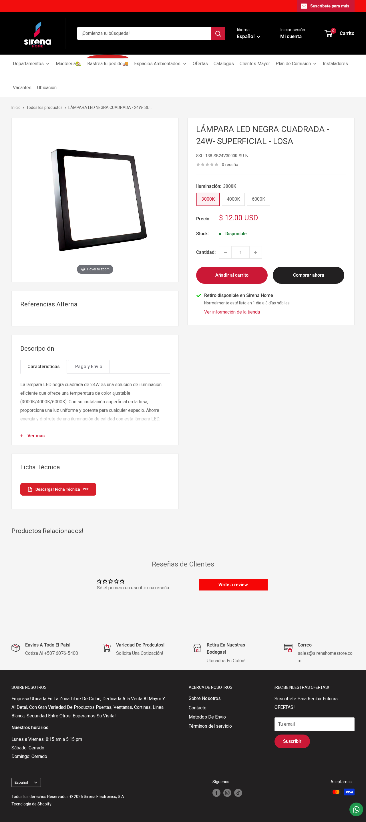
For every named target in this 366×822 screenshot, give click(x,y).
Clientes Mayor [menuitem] (255, 63)
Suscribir (292, 741)
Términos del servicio (210, 726)
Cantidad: (206, 252)
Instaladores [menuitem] (335, 63)
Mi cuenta (291, 36)
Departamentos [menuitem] (28, 63)
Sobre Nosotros (205, 698)
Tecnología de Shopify (31, 804)
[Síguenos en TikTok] (238, 793)
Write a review (233, 584)
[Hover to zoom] (95, 199)
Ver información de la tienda (232, 312)
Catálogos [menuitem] (224, 63)
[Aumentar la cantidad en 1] (256, 252)
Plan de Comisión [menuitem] (293, 63)
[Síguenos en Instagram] (227, 793)
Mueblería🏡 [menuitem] (68, 63)
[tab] (43, 367)
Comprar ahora (308, 275)
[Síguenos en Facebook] (216, 793)
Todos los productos (44, 107)
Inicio (16, 107)
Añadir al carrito (231, 275)
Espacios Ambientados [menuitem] (157, 63)
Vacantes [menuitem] (22, 87)
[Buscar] (218, 33)
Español (21, 782)
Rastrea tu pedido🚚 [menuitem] (107, 63)
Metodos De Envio (207, 717)
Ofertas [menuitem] (200, 63)
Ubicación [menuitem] (47, 87)
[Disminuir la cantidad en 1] (225, 252)
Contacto (197, 708)
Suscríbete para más (329, 6)
